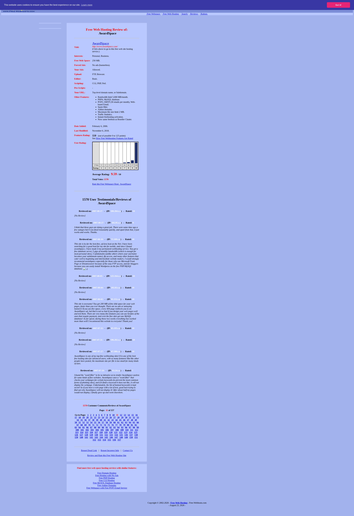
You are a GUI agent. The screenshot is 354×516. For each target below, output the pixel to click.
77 (116, 425)
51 (80, 422)
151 (136, 437)
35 (81, 420)
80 (128, 425)
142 (91, 437)
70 (89, 425)
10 (113, 415)
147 (116, 437)
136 (126, 435)
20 (87, 417)
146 (111, 437)
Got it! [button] (338, 5)
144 (101, 437)
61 (118, 422)
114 (81, 432)
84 (80, 427)
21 (91, 417)
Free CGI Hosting (107, 480)
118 (101, 432)
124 (130, 432)
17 (76, 417)
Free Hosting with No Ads (106, 475)
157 (119, 440)
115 (86, 432)
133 (111, 435)
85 (83, 427)
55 (95, 422)
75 (109, 425)
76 (112, 425)
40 (101, 420)
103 (92, 430)
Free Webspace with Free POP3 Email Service (106, 488)
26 (111, 417)
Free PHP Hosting (107, 478)
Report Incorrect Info (110, 450)
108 (117, 430)
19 (83, 417)
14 (129, 415)
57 (103, 422)
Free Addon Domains (106, 485)
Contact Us (128, 450)
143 (96, 437)
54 (91, 422)
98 (134, 427)
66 (138, 422)
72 (97, 425)
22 (95, 417)
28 (118, 417)
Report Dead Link (89, 450)
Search (184, 14)
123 (125, 432)
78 (120, 425)
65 (134, 422)
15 (133, 415)
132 (106, 435)
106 (107, 430)
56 (99, 422)
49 (136, 420)
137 (131, 435)
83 (76, 427)
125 (135, 432)
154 (104, 440)
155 (109, 440)
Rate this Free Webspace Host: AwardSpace (111, 184)
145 (106, 437)
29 (122, 417)
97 (130, 427)
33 (138, 417)
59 (111, 422)
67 (78, 425)
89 (99, 427)
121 (115, 432)
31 (130, 417)
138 (136, 435)
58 (107, 422)
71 (93, 425)
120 (110, 432)
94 (118, 427)
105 (102, 430)
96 (126, 427)
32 (134, 417)
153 (99, 440)
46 (124, 420)
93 (114, 427)
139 (76, 437)
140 (81, 437)
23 (99, 417)
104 (97, 430)
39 (97, 420)
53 (87, 422)
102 (87, 430)
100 (77, 430)
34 (78, 420)
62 (122, 422)
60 (114, 422)
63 (126, 422)
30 (126, 417)
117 (96, 432)
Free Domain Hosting (106, 473)
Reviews (194, 14)
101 (82, 430)
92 (111, 427)
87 (91, 427)
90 (103, 427)
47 (128, 420)
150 (131, 437)
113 (76, 432)
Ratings (204, 14)
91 (107, 427)
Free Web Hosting (170, 14)
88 (95, 427)
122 (120, 432)
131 (101, 435)
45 (120, 420)
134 (116, 435)
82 (136, 425)
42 (109, 420)
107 (112, 430)
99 (138, 427)
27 (114, 417)
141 (86, 437)
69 (85, 425)
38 (93, 420)
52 (83, 422)
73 (101, 425)
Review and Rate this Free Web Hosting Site (106, 455)
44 (116, 420)
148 (121, 437)
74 (105, 425)
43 (112, 420)
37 (89, 420)
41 (105, 420)
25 (107, 417)
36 (85, 420)
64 (130, 422)
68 (81, 425)
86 (87, 427)
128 (86, 435)
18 (80, 417)
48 (132, 420)
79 (124, 425)
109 (122, 430)
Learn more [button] (86, 5)
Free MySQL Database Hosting (107, 483)
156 (114, 440)
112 (136, 430)
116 (91, 432)
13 (125, 415)
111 (131, 430)
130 (96, 435)
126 (76, 435)
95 (122, 427)
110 (126, 430)
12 (121, 415)
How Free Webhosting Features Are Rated (114, 138)
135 (121, 435)
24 (103, 417)
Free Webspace (153, 14)
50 (76, 422)
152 (94, 440)
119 (105, 432)
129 (91, 435)
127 (81, 435)
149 (126, 437)
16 (136, 415)
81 (132, 425)
